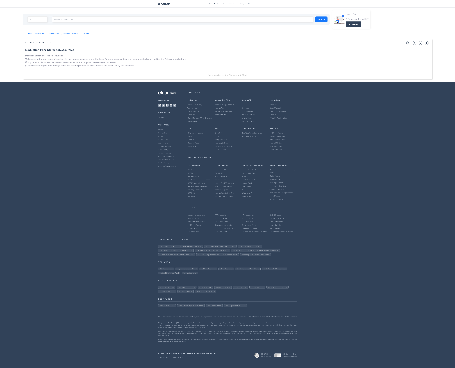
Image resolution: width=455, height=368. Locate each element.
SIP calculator (192, 228)
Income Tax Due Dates (224, 196)
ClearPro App (192, 146)
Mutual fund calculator (196, 222)
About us (161, 130)
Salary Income (220, 180)
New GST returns (248, 115)
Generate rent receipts (224, 225)
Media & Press (163, 140)
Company (243, 4)
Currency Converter (249, 228)
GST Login (246, 108)
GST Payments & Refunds (197, 186)
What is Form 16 (221, 176)
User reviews (163, 143)
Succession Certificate (278, 186)
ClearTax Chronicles (166, 156)
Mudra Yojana (274, 176)
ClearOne (219, 136)
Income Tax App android (224, 105)
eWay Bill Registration (278, 118)
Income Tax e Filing (194, 105)
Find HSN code (275, 215)
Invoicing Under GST (195, 190)
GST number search (222, 218)
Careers (161, 136)
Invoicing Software (222, 143)
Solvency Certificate (277, 189)
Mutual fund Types (249, 173)
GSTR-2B (191, 193)
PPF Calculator (221, 215)
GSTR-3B (191, 196)
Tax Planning (192, 108)
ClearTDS (273, 115)
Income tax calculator (196, 215)
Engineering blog (164, 146)
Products (212, 4)
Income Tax (219, 108)
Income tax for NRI (222, 115)
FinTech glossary (164, 153)
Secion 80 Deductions (223, 111)
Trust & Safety (163, 163)
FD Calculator (247, 222)
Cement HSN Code (277, 136)
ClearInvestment (194, 111)
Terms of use (177, 357)
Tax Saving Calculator (278, 218)
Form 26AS (219, 173)
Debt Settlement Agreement (281, 193)
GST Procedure (193, 176)
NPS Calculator (221, 232)
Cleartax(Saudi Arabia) (167, 166)
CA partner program (195, 133)
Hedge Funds (247, 183)
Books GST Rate (275, 149)
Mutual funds (192, 121)
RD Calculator (247, 218)
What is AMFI (247, 193)
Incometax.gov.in (221, 190)
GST (243, 105)
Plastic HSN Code (276, 143)
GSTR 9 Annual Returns (196, 183)
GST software (247, 111)
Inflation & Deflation (277, 179)
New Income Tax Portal (224, 186)
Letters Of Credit (276, 199)
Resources (227, 4)
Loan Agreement (276, 183)
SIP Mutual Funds (248, 180)
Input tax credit (248, 121)
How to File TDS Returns (224, 183)
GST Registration (194, 170)
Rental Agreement (276, 196)
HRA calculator (248, 215)
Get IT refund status (277, 222)
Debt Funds (246, 186)
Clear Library (163, 149)
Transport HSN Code (277, 140)
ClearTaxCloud (193, 143)
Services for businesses (224, 146)
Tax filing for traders (249, 136)
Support (161, 117)
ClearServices (192, 115)
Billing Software (221, 140)
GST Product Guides (166, 159)
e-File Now (353, 24)
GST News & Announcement (198, 180)
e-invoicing (246, 118)
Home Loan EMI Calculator (225, 228)
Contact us (162, 133)
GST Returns (192, 173)
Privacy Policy (163, 357)
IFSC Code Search (222, 222)
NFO (243, 190)
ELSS (244, 176)
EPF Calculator (275, 228)
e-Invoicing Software (277, 111)
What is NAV (247, 196)
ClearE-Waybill (275, 108)
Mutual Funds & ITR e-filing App (199, 118)
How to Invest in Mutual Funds (254, 170)
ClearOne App (220, 149)
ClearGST (273, 105)
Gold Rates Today (249, 225)
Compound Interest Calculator (254, 232)
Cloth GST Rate (275, 146)
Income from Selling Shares (225, 193)
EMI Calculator (193, 218)
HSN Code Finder (276, 133)
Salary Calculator (276, 225)
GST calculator (193, 232)
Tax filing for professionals (252, 133)
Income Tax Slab (221, 170)
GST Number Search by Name (281, 232)
